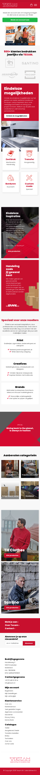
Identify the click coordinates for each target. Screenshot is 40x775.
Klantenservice (10, 707)
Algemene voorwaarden (14, 712)
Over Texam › (12, 625)
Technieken (9, 738)
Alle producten (14, 251)
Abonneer (29, 643)
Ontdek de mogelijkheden (16, 116)
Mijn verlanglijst (10, 696)
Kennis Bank (9, 720)
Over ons (8, 704)
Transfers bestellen (30, 475)
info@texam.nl (10, 683)
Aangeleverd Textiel (10, 496)
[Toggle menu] (35, 5)
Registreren (9, 691)
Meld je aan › (11, 621)
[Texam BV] (9, 5)
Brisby (7, 736)
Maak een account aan (20, 20)
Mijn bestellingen (11, 693)
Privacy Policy (10, 717)
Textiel (7, 728)
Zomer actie (9, 744)
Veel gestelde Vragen (13, 709)
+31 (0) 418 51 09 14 (11, 680)
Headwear (30, 496)
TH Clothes (10, 475)
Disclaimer (9, 715)
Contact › (10, 628)
